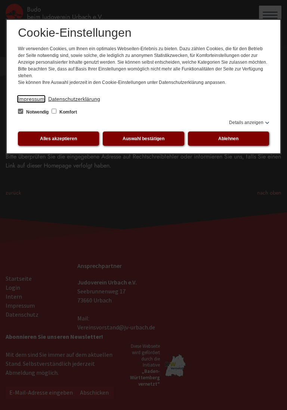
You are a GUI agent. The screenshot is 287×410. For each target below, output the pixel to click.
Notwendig (37, 112)
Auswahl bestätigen (143, 138)
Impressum (31, 99)
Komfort (67, 112)
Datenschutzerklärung (74, 99)
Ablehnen (228, 138)
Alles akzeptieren (58, 138)
